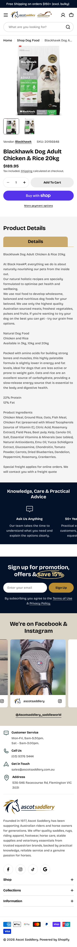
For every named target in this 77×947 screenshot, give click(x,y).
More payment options (38, 205)
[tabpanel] (38, 363)
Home (7, 40)
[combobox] (38, 27)
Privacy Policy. (40, 603)
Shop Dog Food (28, 40)
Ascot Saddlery (27, 939)
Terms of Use (62, 598)
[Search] (68, 27)
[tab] (35, 242)
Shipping (26, 171)
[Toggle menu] (5, 15)
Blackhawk (23, 142)
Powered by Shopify (54, 939)
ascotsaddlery (18, 701)
